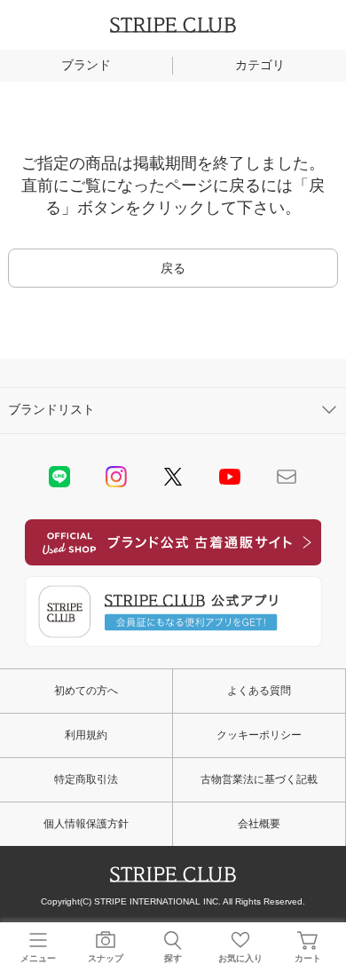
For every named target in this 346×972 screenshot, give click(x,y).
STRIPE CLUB (173, 25)
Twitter (173, 476)
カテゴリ (260, 65)
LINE (59, 476)
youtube (229, 476)
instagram (116, 476)
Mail (286, 476)
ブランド (86, 65)
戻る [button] (173, 268)
